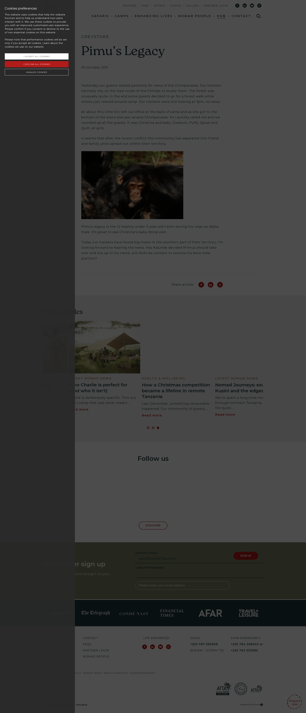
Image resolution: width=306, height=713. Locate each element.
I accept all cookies (37, 56)
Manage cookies (36, 72)
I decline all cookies (36, 64)
